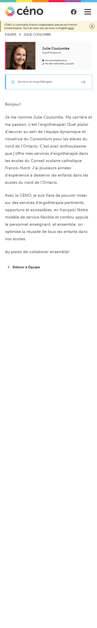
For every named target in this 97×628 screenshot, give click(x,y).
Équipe (10, 34)
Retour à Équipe (26, 267)
